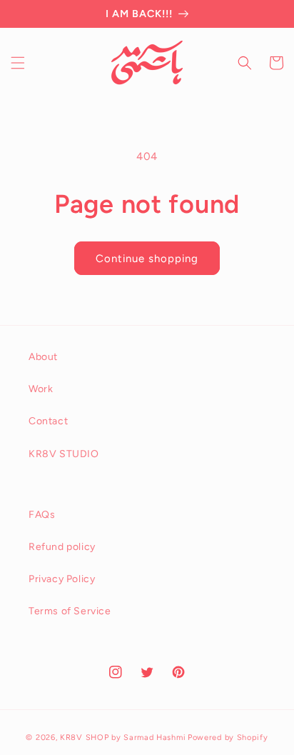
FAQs (42, 515)
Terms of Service (70, 611)
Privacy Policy (62, 579)
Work (41, 389)
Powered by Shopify (228, 737)
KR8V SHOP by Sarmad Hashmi (123, 737)
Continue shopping (147, 258)
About (43, 357)
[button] (18, 63)
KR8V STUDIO (64, 454)
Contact (48, 421)
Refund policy (62, 547)
